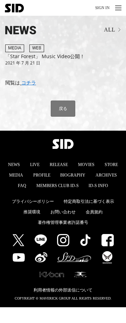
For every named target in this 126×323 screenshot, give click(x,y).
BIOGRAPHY (72, 175)
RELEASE (59, 165)
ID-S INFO (98, 186)
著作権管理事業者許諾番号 (63, 222)
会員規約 (94, 212)
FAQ (22, 186)
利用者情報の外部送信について (63, 290)
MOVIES (86, 165)
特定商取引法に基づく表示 (89, 201)
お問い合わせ (63, 212)
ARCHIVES (106, 175)
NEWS (14, 165)
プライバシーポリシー (33, 201)
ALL (109, 30)
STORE (111, 165)
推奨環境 (31, 212)
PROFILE (41, 175)
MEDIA (16, 175)
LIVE (35, 165)
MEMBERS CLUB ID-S (57, 186)
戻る (63, 108)
